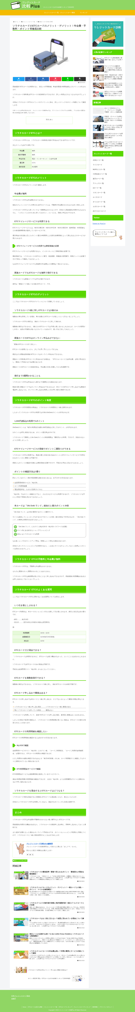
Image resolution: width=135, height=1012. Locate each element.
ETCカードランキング (65, 1007)
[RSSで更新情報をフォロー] (33, 854)
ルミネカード (97, 197)
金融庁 (13, 999)
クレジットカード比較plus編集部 (39, 844)
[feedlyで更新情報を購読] (30, 854)
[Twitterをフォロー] (27, 854)
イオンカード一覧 (99, 192)
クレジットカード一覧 (50, 1007)
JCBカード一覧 (98, 160)
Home (24, 1007)
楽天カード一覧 (98, 179)
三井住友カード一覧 (100, 174)
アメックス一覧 (98, 183)
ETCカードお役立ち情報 (35, 1007)
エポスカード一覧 (99, 206)
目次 (47, 119)
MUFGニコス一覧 (99, 169)
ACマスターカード (99, 211)
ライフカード (97, 165)
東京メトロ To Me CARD (20, 860)
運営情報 (95, 1007)
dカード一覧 (97, 188)
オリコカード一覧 (99, 202)
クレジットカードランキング (82, 1007)
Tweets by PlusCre (98, 224)
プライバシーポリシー (105, 1007)
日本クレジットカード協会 (20, 996)
